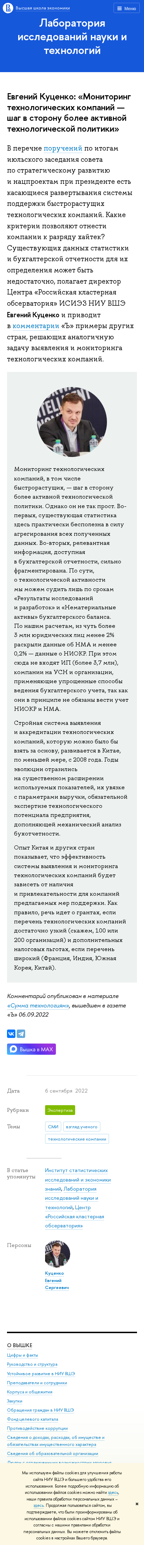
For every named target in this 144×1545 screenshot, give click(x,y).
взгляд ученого (82, 1126)
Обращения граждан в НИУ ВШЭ (40, 1410)
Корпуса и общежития (29, 1392)
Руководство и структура (32, 1364)
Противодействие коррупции (37, 1428)
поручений (63, 148)
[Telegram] (21, 1034)
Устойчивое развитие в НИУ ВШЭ (41, 1374)
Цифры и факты (22, 1355)
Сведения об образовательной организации (52, 1453)
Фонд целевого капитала (32, 1419)
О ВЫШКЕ (19, 1345)
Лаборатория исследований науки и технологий (72, 36)
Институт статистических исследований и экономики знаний (78, 1179)
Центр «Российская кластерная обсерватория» (74, 1216)
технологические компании (77, 1139)
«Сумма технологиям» (38, 1005)
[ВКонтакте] (11, 1034)
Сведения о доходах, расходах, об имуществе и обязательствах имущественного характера (56, 1440)
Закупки (14, 1401)
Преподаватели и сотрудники (37, 1383)
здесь (113, 1492)
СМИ (53, 1126)
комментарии (36, 325)
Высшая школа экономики (43, 8)
